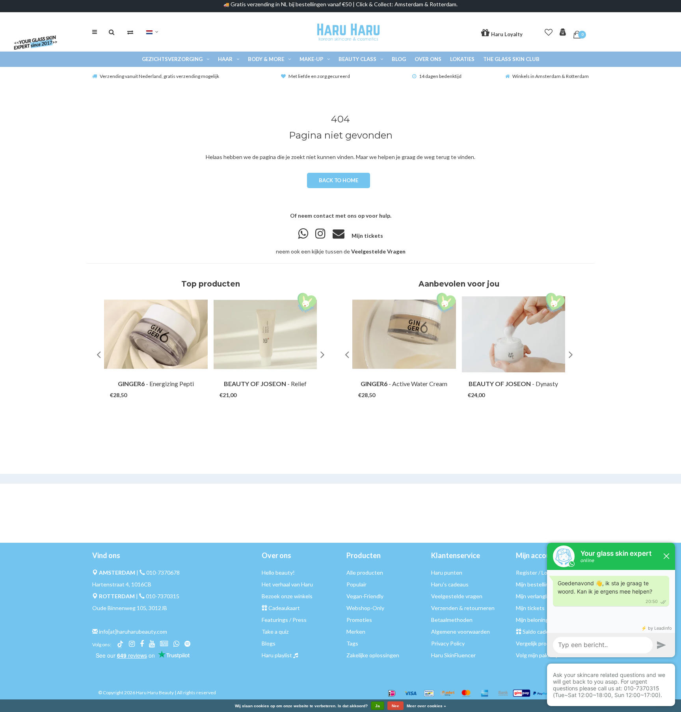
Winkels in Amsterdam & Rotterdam (550, 76)
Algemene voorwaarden (460, 631)
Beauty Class (357, 59)
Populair (356, 584)
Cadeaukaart (284, 608)
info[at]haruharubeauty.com (133, 631)
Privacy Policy (448, 643)
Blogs (268, 643)
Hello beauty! (278, 572)
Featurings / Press (284, 619)
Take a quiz (275, 631)
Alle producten (364, 572)
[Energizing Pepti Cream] (156, 334)
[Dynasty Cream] (514, 334)
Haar (225, 59)
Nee (395, 706)
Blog (399, 59)
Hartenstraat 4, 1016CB (121, 584)
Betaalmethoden (452, 619)
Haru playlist (277, 655)
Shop (148, 387)
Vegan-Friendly (364, 596)
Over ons (428, 59)
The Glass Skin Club (511, 59)
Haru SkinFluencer (453, 655)
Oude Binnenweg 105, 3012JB (129, 608)
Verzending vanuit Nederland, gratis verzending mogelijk (159, 76)
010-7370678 (163, 572)
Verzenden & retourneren (463, 608)
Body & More (266, 59)
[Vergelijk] (130, 31)
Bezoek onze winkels (287, 596)
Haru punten (446, 572)
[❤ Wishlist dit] (167, 387)
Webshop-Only (365, 608)
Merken (355, 631)
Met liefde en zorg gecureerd (319, 76)
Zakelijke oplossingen (372, 655)
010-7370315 (162, 596)
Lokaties (462, 59)
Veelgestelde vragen (456, 596)
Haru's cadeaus (450, 584)
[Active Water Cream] (404, 334)
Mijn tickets (367, 235)
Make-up (311, 59)
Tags (352, 643)
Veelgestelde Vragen (378, 251)
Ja (377, 706)
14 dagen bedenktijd (440, 76)
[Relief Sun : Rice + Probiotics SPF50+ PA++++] (265, 334)
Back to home (338, 180)
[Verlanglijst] (548, 30)
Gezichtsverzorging (172, 59)
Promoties (359, 619)
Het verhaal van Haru (287, 584)
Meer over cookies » (426, 706)
